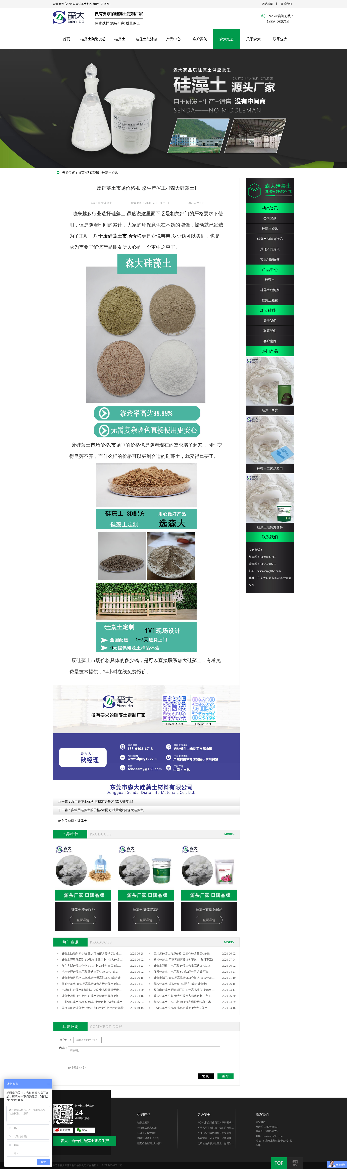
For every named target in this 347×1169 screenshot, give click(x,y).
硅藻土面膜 (143, 1122)
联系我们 (286, 3)
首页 (66, 39)
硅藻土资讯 (110, 172)
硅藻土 (119, 39)
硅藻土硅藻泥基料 (147, 1133)
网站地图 (267, 3)
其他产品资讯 (270, 249)
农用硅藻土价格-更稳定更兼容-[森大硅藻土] (102, 801)
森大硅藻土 (270, 310)
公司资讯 (269, 218)
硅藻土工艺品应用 (147, 1127)
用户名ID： (66, 1039)
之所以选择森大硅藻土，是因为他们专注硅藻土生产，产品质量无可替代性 (216, 1144)
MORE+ (229, 834)
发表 (205, 1076)
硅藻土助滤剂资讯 (270, 239)
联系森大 (280, 39)
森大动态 (226, 39)
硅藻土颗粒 (270, 300)
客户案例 (200, 39)
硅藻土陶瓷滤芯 (93, 39)
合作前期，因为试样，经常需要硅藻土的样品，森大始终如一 (216, 1139)
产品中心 (173, 39)
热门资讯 (70, 942)
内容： (63, 1048)
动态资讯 (92, 172)
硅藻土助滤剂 (146, 39)
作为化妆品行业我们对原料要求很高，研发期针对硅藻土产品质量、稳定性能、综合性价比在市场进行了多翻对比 (216, 1123)
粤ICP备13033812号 (111, 1165)
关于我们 (269, 320)
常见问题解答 (270, 259)
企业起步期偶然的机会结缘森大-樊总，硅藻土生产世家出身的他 (215, 1134)
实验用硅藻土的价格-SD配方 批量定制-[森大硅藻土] (107, 810)
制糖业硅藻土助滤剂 (148, 1138)
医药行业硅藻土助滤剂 (149, 1143)
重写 (225, 1076)
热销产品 (143, 1114)
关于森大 (253, 39)
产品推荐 (70, 834)
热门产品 (270, 351)
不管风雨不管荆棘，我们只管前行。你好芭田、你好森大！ (214, 1128)
